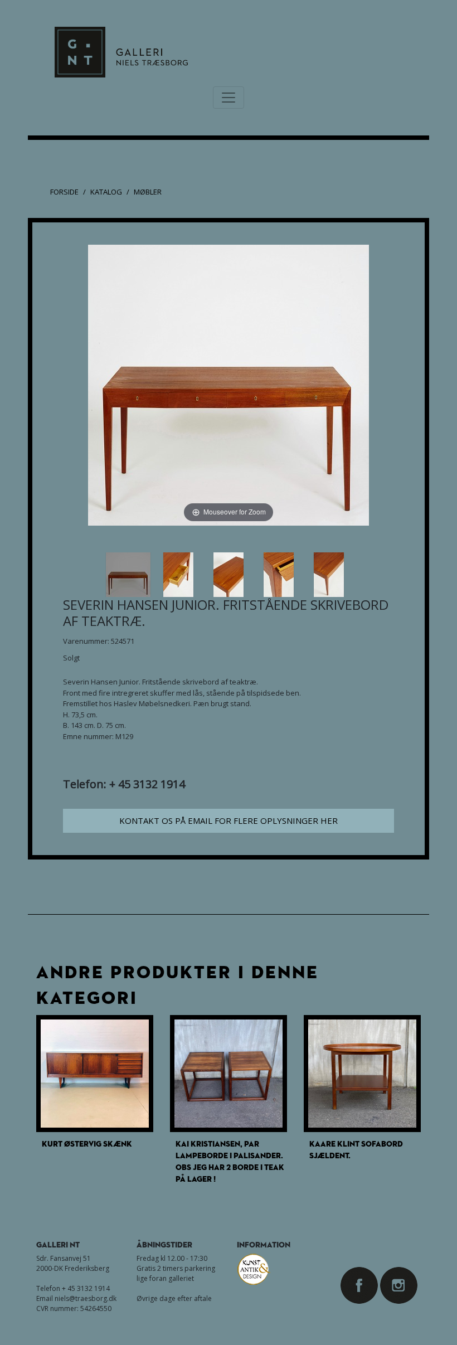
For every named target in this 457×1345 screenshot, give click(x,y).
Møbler (148, 192)
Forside (64, 192)
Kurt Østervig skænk (87, 1143)
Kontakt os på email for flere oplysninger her (228, 820)
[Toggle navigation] (228, 97)
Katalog (106, 192)
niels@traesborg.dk (85, 1298)
